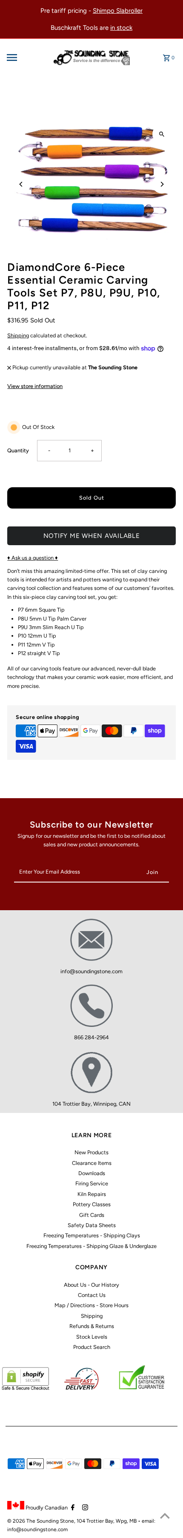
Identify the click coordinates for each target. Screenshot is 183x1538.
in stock (121, 28)
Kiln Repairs (91, 1194)
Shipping (18, 335)
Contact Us (92, 1295)
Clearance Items (92, 1163)
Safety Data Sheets (92, 1225)
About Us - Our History (91, 1285)
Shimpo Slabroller (118, 10)
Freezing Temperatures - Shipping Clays (91, 1235)
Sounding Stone (55, 1521)
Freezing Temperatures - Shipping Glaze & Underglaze (91, 1246)
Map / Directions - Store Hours (91, 1305)
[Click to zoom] (162, 134)
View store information (35, 386)
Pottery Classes (92, 1204)
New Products (91, 1152)
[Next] (162, 184)
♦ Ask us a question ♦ (32, 558)
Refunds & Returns (91, 1326)
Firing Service (91, 1183)
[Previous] (21, 184)
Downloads (91, 1173)
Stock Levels (91, 1337)
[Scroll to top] (164, 1515)
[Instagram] (84, 1508)
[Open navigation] (25, 57)
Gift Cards (91, 1215)
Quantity (18, 450)
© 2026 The (22, 1521)
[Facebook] (71, 1508)
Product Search (91, 1347)
